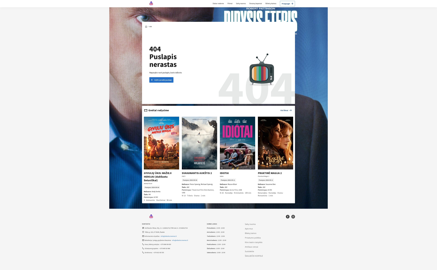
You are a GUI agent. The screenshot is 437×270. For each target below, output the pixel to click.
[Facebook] (288, 216)
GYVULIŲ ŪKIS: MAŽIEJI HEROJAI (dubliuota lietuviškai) (157, 176)
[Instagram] (293, 216)
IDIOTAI (224, 173)
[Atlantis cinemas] (151, 3)
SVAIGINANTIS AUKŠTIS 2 (197, 173)
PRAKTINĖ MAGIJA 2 (270, 173)
